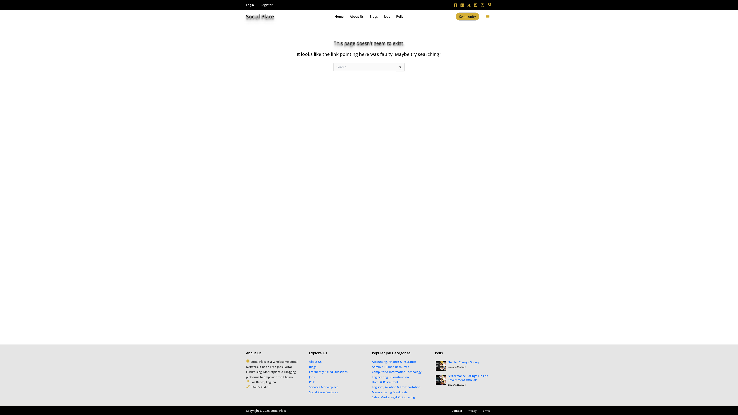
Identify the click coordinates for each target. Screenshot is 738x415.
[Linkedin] (462, 5)
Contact (457, 411)
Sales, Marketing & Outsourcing (393, 397)
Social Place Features (323, 392)
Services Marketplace (323, 387)
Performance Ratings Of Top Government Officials (467, 378)
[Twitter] (469, 5)
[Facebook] (455, 5)
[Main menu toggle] (487, 16)
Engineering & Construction (390, 377)
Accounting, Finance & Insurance (394, 362)
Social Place (260, 16)
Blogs (312, 367)
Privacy (472, 411)
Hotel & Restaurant (385, 382)
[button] (490, 5)
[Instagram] (482, 5)
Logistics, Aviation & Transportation (396, 387)
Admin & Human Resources (390, 367)
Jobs (312, 377)
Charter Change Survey (463, 362)
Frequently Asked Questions (328, 372)
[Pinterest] (476, 5)
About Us (315, 362)
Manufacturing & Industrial (390, 392)
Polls (312, 382)
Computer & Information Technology (396, 372)
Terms (485, 411)
